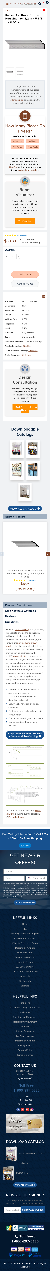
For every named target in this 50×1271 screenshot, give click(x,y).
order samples (16, 99)
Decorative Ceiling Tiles (24, 1263)
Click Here (27, 346)
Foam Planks (33, 147)
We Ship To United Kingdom (25, 933)
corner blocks (19, 656)
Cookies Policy (25, 1050)
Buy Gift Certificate (25, 966)
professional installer (28, 170)
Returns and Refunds (25, 957)
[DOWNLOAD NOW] (20, 1228)
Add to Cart (25, 588)
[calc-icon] (25, 116)
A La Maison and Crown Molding (31, 1158)
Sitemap (25, 985)
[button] (35, 9)
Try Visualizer (25, 221)
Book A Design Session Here (26, 408)
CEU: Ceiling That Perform (25, 971)
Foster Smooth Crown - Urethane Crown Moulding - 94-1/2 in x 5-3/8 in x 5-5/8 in (25, 573)
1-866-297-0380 (26, 1090)
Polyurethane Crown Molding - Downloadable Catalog (25, 735)
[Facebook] (43, 296)
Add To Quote (25, 283)
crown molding (22, 629)
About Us (25, 976)
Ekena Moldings (16, 817)
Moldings (32, 141)
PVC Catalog (22, 1173)
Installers (25, 1026)
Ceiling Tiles (17, 141)
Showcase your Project (25, 938)
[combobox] (28, 878)
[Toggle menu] (4, 4)
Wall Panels (17, 147)
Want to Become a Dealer (25, 943)
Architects (25, 1012)
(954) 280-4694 (26, 1100)
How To (13, 167)
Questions (11, 622)
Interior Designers (25, 1031)
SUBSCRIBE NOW (25, 902)
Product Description (18, 605)
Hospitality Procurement (25, 1021)
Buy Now (25, 846)
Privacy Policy (7, 894)
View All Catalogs (23, 508)
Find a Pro (25, 1002)
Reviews (10, 616)
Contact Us (25, 981)
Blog (25, 928)
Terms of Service (20, 894)
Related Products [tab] (15, 516)
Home (25, 924)
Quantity (10, 249)
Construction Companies (25, 1017)
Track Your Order (25, 952)
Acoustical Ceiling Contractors (25, 1007)
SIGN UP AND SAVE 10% (33, 1210)
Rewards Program (25, 962)
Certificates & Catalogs (20, 610)
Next (48, 554)
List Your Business (25, 1036)
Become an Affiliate (25, 947)
